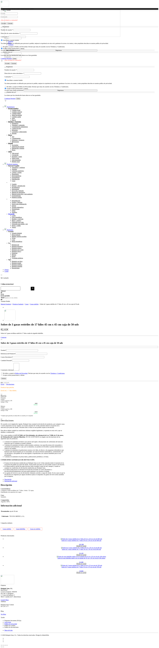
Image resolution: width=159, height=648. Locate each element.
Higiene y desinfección (18, 186)
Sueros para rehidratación (19, 204)
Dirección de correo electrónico (14, 73)
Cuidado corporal (17, 112)
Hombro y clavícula (17, 219)
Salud (10, 151)
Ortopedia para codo (18, 222)
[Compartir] (5, 645)
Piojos (13, 150)
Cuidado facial (16, 110)
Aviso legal (7, 622)
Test (13, 136)
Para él (14, 120)
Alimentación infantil (18, 146)
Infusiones (15, 130)
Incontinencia (16, 187)
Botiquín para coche (17, 250)
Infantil (10, 143)
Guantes (14, 184)
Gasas (13, 181)
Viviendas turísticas (17, 258)
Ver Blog (3, 614)
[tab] (81, 479)
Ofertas (6, 269)
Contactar (3, 337)
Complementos (16, 138)
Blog (9, 43)
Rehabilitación (16, 200)
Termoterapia (15, 209)
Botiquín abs (15, 245)
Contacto (10, 44)
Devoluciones (10, 384)
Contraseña (8, 77)
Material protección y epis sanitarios (22, 194)
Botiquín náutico (16, 248)
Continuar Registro (6, 58)
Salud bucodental (17, 115)
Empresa (10, 41)
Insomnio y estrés (17, 156)
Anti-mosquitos (16, 160)
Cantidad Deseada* (6, 360)
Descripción (7, 479)
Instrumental (15, 189)
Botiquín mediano (17, 264)
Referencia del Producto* (8, 353)
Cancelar (13, 63)
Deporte (14, 133)
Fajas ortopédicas (17, 217)
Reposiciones (16, 268)
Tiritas (13, 210)
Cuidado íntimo (16, 113)
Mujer (10, 135)
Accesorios (15, 145)
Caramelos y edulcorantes (19, 132)
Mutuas (14, 255)
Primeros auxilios (17, 197)
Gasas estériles (34, 304)
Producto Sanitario (12, 164)
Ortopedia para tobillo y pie (20, 224)
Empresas (14, 253)
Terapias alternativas (18, 207)
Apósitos (14, 169)
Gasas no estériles (35, 529)
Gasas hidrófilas (20, 529)
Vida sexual (15, 153)
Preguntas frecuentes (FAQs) (12, 620)
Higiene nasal (16, 161)
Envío (2, 384)
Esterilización (16, 179)
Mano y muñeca (16, 220)
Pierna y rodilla (16, 225)
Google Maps (5, 600)
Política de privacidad (10, 624)
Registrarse (59, 50)
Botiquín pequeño (17, 266)
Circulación (15, 155)
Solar (13, 118)
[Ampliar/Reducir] (1, 645)
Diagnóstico (15, 174)
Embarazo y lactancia (18, 140)
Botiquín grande (16, 263)
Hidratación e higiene (18, 148)
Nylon (13, 238)
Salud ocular (15, 158)
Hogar (13, 256)
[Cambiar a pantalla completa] (3, 645)
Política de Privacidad (21, 373)
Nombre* (3, 350)
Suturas (14, 205)
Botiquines (10, 230)
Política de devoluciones (11, 627)
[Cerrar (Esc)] (7, 645)
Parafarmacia (11, 107)
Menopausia (15, 141)
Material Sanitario (6, 304)
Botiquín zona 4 (16, 251)
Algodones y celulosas (18, 167)
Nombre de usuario (10, 70)
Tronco (14, 227)
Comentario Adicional (7, 370)
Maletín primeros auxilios (19, 236)
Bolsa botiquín (16, 235)
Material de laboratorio (18, 192)
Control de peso (16, 128)
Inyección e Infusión (18, 191)
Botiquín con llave (17, 261)
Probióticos (15, 123)
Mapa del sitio (8, 630)
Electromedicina (16, 176)
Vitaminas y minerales (18, 125)
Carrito (6, 271)
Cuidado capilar (16, 117)
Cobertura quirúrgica (18, 171)
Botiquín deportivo (17, 246)
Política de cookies (9, 625)
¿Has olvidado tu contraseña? (12, 60)
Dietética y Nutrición (14, 122)
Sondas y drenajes (17, 202)
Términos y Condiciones (57, 373)
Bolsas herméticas (17, 241)
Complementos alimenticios (20, 127)
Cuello (14, 215)
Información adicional (10, 481)
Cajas (13, 240)
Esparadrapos (16, 177)
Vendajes (14, 212)
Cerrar (14, 58)
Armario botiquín (17, 233)
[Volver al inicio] (5, 6)
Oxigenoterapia (16, 196)
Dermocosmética (13, 108)
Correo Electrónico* (7, 357)
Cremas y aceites (17, 172)
